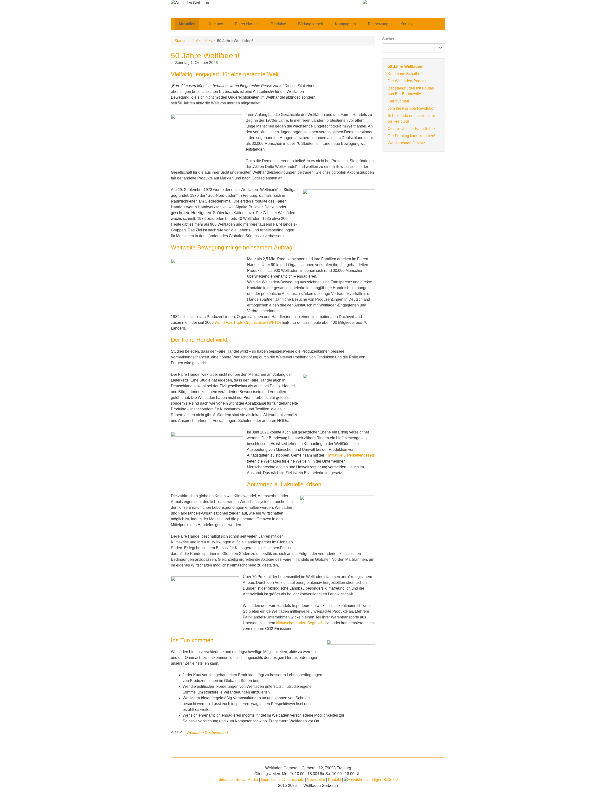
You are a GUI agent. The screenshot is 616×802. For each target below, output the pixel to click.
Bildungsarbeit (310, 24)
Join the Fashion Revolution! (412, 108)
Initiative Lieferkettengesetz (351, 455)
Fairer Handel (247, 24)
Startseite (182, 41)
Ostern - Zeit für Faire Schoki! (412, 129)
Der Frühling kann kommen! (411, 136)
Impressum (271, 779)
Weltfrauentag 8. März (406, 143)
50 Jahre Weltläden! (406, 66)
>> (440, 48)
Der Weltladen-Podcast (407, 81)
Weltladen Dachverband (207, 733)
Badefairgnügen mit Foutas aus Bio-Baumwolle (411, 91)
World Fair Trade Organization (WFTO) (248, 322)
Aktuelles (186, 24)
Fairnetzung (378, 24)
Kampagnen (345, 24)
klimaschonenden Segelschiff (301, 623)
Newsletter (316, 779)
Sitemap (225, 779)
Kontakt (406, 24)
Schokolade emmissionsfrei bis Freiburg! (411, 118)
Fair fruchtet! (398, 101)
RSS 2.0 (390, 779)
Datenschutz (293, 779)
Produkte (278, 24)
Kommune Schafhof (404, 74)
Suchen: (389, 39)
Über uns (215, 24)
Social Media (247, 779)
